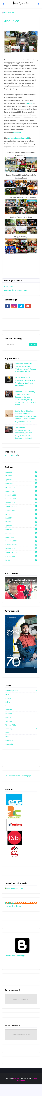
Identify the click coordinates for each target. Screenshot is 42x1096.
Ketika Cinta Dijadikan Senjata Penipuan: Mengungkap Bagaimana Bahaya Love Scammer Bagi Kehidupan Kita (26, 416)
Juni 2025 (21, 518)
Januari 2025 (21, 537)
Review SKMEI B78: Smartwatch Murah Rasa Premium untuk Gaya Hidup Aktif (25, 382)
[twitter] (21, 306)
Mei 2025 (21, 522)
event (21, 733)
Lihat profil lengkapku (13, 906)
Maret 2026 (21, 483)
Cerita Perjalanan (21, 690)
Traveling (21, 729)
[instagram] (14, 306)
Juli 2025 (21, 514)
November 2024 (21, 545)
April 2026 (21, 480)
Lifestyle (21, 706)
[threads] (34, 306)
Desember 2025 (21, 495)
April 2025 (21, 526)
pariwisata (21, 740)
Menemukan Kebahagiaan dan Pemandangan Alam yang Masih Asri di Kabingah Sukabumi (24, 432)
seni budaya (21, 744)
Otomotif (21, 710)
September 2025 (21, 506)
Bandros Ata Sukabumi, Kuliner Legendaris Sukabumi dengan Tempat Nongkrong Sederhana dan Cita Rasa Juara (26, 398)
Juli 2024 (21, 560)
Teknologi (21, 721)
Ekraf (21, 694)
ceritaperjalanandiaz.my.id (18, 138)
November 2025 (21, 499)
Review (21, 717)
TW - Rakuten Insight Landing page (18, 776)
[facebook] (7, 306)
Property (21, 713)
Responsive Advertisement (21, 999)
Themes (16, 1078)
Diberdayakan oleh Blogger (15, 956)
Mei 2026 (21, 476)
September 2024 (21, 552)
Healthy (21, 698)
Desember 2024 (21, 541)
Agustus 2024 (21, 556)
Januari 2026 (21, 491)
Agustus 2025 (21, 510)
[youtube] (28, 306)
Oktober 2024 (21, 548)
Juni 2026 (21, 472)
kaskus (29, 103)
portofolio (17, 132)
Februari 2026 (21, 487)
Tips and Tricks (21, 725)
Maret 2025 (21, 529)
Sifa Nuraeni (11, 903)
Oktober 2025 (21, 503)
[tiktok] (7, 311)
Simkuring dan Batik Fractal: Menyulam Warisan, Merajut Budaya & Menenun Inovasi (25, 367)
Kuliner (21, 702)
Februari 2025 (21, 533)
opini (21, 736)
